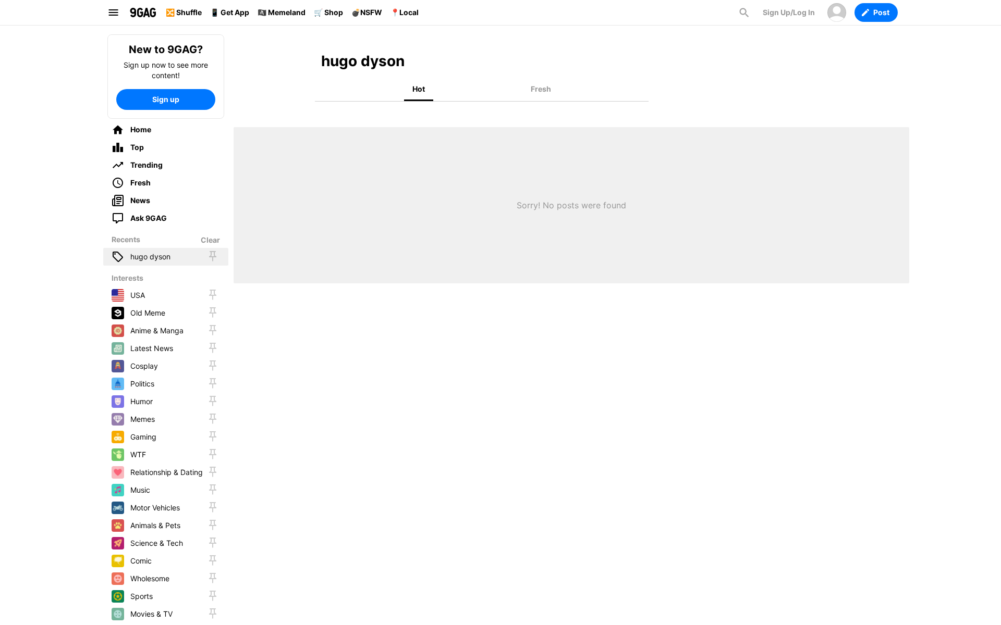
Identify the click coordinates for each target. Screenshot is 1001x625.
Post (881, 12)
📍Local (404, 12)
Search (744, 12)
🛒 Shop (328, 12)
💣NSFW (366, 12)
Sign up (165, 99)
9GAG (143, 12)
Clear (210, 239)
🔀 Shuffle (184, 12)
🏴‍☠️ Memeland (282, 12)
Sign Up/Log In (789, 12)
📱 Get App (229, 12)
